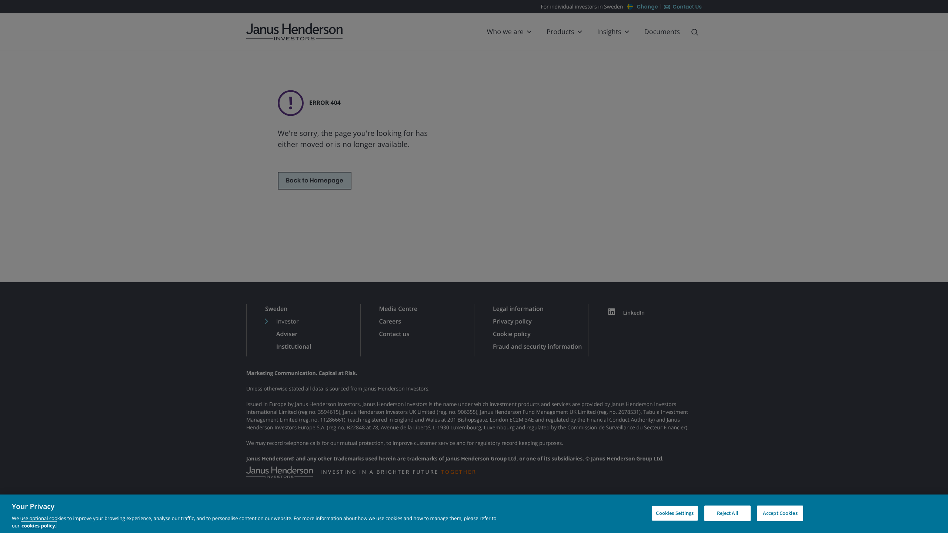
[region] (474, 514)
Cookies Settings (675, 513)
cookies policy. (38, 525)
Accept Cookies (780, 513)
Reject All (727, 513)
